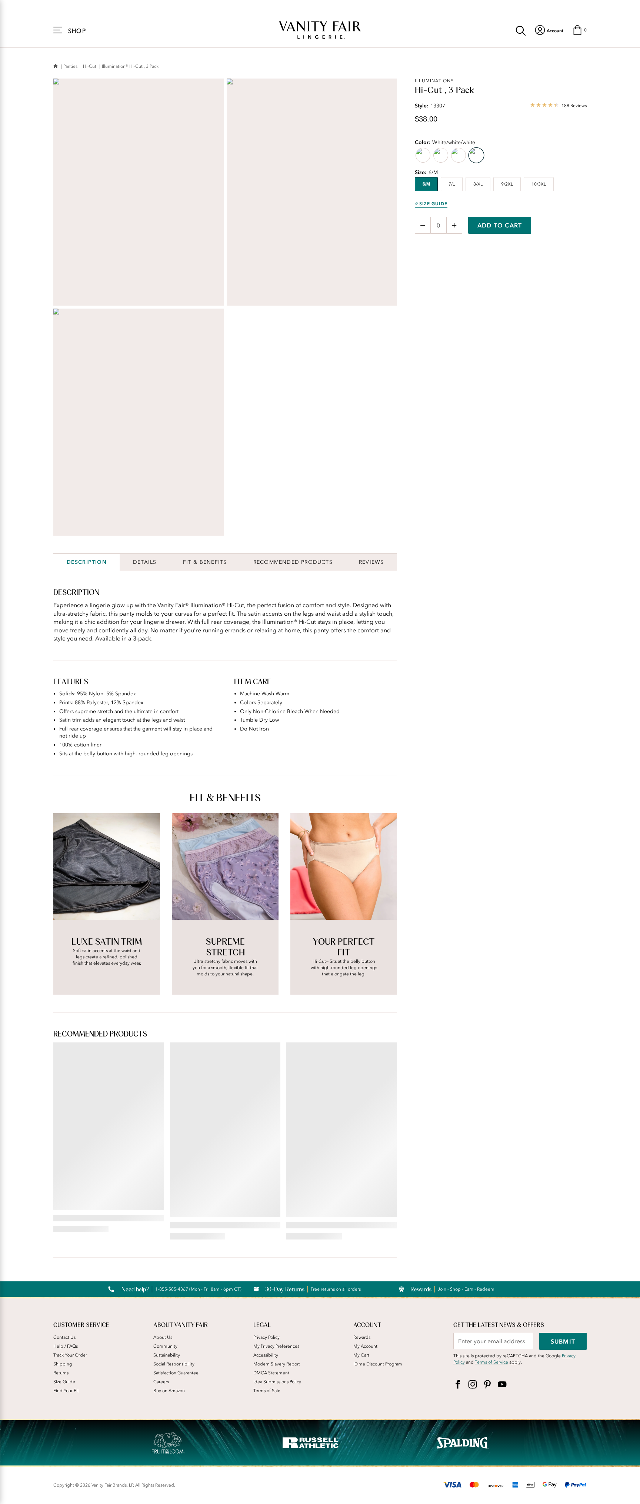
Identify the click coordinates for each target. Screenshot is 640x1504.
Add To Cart (499, 225)
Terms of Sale (266, 1390)
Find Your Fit (66, 1390)
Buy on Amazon (169, 1390)
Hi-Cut (89, 66)
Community (165, 1346)
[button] (579, 30)
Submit (563, 1341)
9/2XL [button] (507, 184)
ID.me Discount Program (377, 1364)
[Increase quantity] (454, 225)
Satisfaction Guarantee (176, 1372)
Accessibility (265, 1355)
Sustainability (166, 1355)
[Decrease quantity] (423, 225)
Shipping (62, 1364)
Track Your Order (70, 1355)
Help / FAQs (65, 1346)
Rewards (361, 1337)
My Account (365, 1346)
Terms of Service (491, 1362)
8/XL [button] (478, 184)
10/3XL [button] (538, 184)
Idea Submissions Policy (277, 1381)
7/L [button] (452, 184)
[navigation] (549, 30)
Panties (70, 66)
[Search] (521, 30)
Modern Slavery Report (276, 1364)
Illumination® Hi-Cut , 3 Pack (130, 66)
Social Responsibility (173, 1364)
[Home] (55, 66)
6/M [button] (426, 184)
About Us (162, 1337)
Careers (161, 1381)
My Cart (361, 1355)
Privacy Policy (266, 1337)
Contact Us (64, 1337)
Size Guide (433, 203)
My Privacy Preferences (276, 1346)
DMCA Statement (271, 1372)
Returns (61, 1372)
